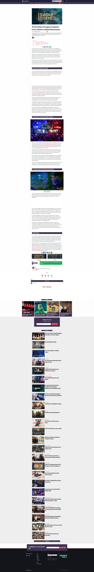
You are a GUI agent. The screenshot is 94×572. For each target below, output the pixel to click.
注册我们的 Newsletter (47, 319)
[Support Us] (27, 555)
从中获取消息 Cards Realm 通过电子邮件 (37, 547)
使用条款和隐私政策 (39, 563)
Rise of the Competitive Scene (40, 41)
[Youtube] (29, 555)
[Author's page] (35, 269)
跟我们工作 (38, 559)
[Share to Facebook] (44, 47)
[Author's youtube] (36, 269)
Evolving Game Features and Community (41, 43)
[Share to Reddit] (47, 47)
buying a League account (36, 248)
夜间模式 (49, 556)
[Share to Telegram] (50, 47)
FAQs (37, 561)
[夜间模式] (63, 1)
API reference (38, 560)
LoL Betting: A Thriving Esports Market (41, 42)
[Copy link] (42, 47)
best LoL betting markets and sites (49, 144)
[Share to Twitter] (45, 47)
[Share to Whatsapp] (49, 47)
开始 (37, 554)
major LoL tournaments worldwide (43, 75)
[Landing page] (23, 1)
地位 (37, 562)
